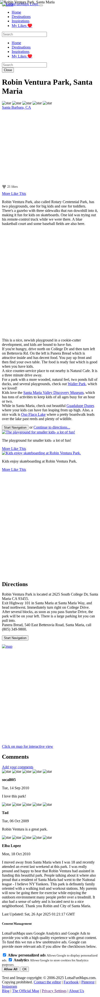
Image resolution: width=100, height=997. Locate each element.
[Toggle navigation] (41, 5)
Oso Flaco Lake (33, 414)
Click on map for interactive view (27, 746)
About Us (76, 991)
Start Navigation (15, 427)
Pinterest (87, 982)
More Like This (14, 193)
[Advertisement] (50, 282)
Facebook (71, 982)
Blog (5, 991)
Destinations (21, 17)
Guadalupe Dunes (80, 406)
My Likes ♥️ (22, 26)
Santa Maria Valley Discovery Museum (53, 392)
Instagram (9, 986)
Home (16, 12)
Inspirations (20, 21)
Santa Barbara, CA (16, 107)
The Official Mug (25, 991)
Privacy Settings (54, 991)
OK (24, 969)
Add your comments (17, 767)
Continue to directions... (51, 427)
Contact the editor (47, 982)
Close (8, 70)
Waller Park (77, 384)
